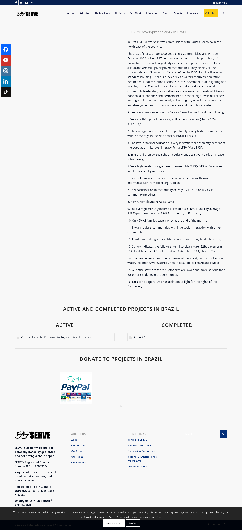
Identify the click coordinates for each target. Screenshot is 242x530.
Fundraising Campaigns (141, 451)
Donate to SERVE (137, 439)
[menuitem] (71, 13)
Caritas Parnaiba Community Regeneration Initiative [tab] (56, 337)
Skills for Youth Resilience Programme (142, 459)
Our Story (76, 451)
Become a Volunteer (139, 445)
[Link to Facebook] (15, 2)
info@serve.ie (220, 2)
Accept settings (114, 523)
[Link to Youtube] (26, 2)
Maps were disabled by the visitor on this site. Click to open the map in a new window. (69, 70)
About (74, 439)
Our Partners (78, 462)
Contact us (78, 445)
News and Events (137, 466)
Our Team (77, 456)
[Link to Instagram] (32, 2)
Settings (133, 523)
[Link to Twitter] (21, 2)
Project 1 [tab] (140, 337)
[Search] (224, 13)
